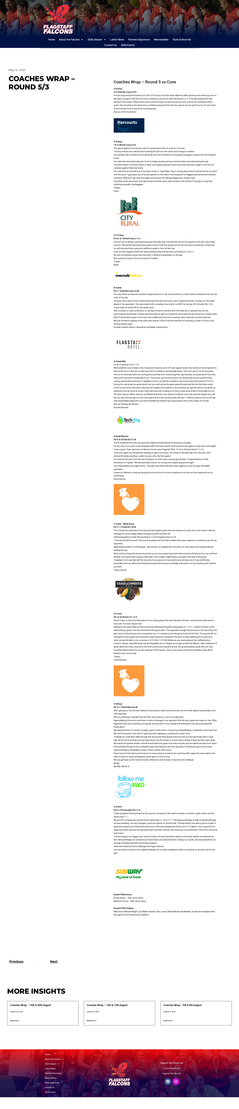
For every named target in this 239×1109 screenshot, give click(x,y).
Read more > (15, 1021)
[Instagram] (175, 1081)
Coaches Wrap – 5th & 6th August (182, 1005)
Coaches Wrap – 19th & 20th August (30, 1005)
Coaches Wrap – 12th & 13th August (107, 1005)
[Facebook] (167, 1081)
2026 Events (128, 45)
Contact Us (110, 45)
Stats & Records (182, 39)
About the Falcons (69, 39)
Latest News (117, 39)
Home (51, 39)
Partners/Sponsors (139, 39)
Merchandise (161, 39)
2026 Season (95, 39)
